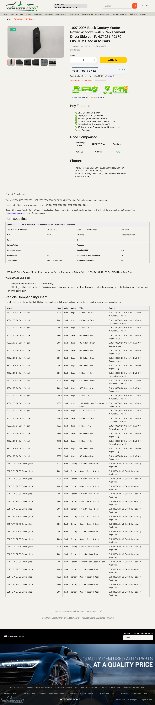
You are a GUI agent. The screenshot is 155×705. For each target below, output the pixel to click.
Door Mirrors (49, 14)
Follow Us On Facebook (130, 687)
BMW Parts (17, 693)
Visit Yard (143, 14)
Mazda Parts (92, 693)
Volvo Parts (147, 693)
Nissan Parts (104, 693)
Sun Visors (19, 14)
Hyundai (83, 693)
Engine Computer (60, 14)
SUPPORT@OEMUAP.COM (70, 699)
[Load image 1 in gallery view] (11, 62)
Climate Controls (74, 14)
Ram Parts (114, 693)
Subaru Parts (125, 693)
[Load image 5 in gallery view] (44, 62)
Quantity (74, 55)
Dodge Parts (53, 693)
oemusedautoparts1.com (16, 213)
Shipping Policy (114, 687)
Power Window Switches (119, 14)
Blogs (143, 687)
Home (5, 14)
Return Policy (79, 687)
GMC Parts (74, 693)
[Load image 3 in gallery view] (27, 62)
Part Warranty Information (63, 687)
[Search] (134, 6)
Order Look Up (91, 687)
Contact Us (103, 687)
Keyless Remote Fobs (102, 14)
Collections (133, 14)
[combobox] (119, 5)
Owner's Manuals (87, 14)
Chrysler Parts (42, 693)
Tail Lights (28, 14)
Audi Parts (7, 693)
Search (12, 687)
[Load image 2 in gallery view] (19, 62)
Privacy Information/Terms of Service (39, 687)
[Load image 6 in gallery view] (52, 62)
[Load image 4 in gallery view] (35, 62)
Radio (12, 14)
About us (20, 687)
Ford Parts (64, 693)
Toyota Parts (136, 693)
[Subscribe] (150, 637)
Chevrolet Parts (29, 693)
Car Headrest (38, 14)
